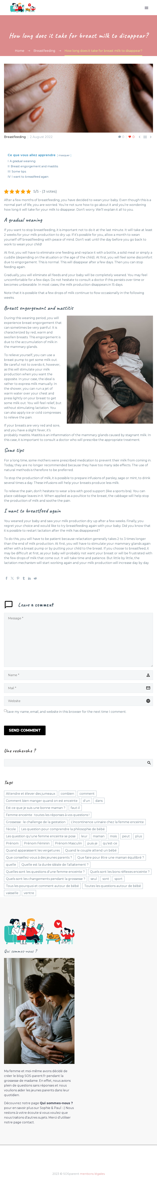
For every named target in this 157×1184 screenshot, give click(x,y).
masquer (64, 155)
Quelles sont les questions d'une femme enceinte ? (45, 872)
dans (99, 801)
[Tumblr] (23, 578)
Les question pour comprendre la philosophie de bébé (63, 829)
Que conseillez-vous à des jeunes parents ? (39, 857)
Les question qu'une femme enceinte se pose (41, 836)
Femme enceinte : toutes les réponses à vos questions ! (47, 815)
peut (126, 836)
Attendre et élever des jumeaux (30, 793)
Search (149, 762)
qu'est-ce (110, 843)
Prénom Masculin (68, 843)
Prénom (12, 843)
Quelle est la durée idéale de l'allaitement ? (54, 864)
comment (87, 793)
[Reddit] (35, 578)
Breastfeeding (15, 137)
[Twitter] (12, 578)
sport (118, 879)
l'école (11, 829)
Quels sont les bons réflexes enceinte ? (120, 872)
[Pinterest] (18, 578)
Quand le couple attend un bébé (91, 850)
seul (94, 879)
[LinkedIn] (29, 578)
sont (105, 879)
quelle (11, 864)
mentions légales (92, 1174)
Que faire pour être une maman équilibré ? (110, 857)
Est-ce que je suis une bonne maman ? (35, 808)
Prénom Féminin (37, 843)
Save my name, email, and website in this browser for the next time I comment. (66, 712)
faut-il (75, 808)
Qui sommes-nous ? (56, 1103)
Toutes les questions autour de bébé (112, 886)
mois (113, 836)
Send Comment (25, 730)
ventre (29, 893)
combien (67, 793)
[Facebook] (6, 578)
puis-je (92, 843)
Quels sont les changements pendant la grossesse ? (45, 879)
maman (99, 836)
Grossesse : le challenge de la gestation (35, 822)
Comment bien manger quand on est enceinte (42, 801)
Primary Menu (146, 8)
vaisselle (12, 893)
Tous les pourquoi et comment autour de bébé (42, 886)
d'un (86, 801)
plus (138, 836)
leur (84, 836)
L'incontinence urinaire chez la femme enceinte (107, 822)
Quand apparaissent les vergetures (33, 850)
